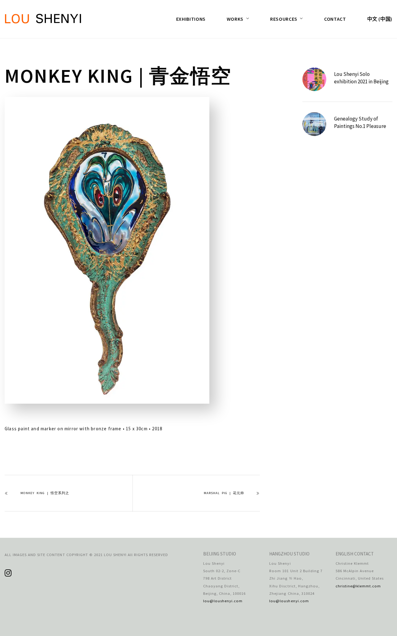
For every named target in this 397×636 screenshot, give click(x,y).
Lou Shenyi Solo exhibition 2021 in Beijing (361, 78)
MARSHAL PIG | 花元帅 (224, 493)
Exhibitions (191, 19)
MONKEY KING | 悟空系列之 (44, 493)
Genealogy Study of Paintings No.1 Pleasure (360, 122)
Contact (335, 19)
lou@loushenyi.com (223, 600)
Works (235, 19)
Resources (283, 19)
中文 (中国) (379, 19)
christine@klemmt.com (358, 585)
